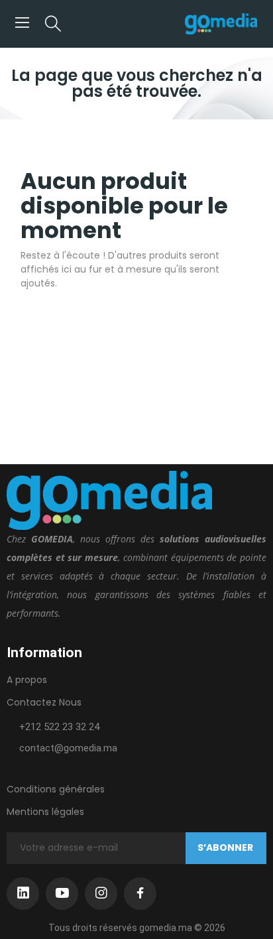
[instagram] (101, 893)
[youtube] (62, 893)
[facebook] (140, 893)
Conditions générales (56, 789)
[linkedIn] (23, 893)
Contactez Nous (44, 702)
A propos (27, 679)
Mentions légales (45, 811)
